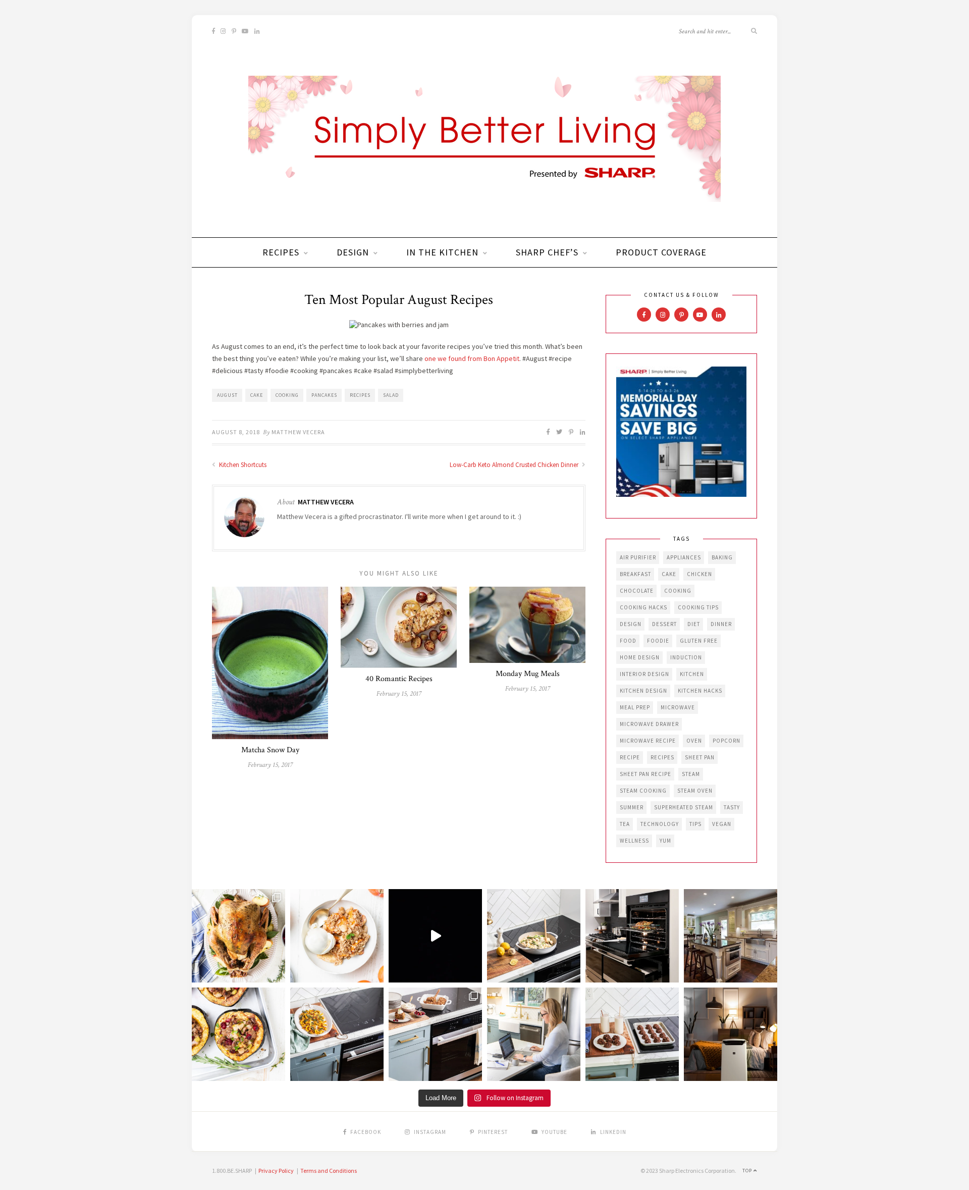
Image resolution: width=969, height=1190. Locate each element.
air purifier (638, 557)
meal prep (635, 707)
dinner (721, 624)
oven (694, 740)
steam (691, 774)
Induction (686, 657)
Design (353, 252)
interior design (644, 674)
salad (391, 395)
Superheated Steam (683, 807)
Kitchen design (643, 690)
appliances (684, 557)
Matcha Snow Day (270, 750)
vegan (721, 823)
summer (631, 807)
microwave (678, 707)
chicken (699, 574)
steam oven (695, 790)
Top (747, 1170)
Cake (256, 395)
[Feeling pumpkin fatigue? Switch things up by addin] (238, 1034)
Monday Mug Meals (528, 673)
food (628, 640)
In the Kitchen (442, 252)
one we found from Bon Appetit (471, 358)
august (227, 395)
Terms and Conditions (328, 1170)
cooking (287, 395)
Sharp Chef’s (547, 252)
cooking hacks (643, 607)
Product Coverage (661, 252)
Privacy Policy (276, 1170)
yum (665, 840)
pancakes (324, 395)
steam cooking (643, 790)
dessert (664, 624)
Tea (625, 823)
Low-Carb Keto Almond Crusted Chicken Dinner (515, 464)
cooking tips (698, 607)
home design (640, 657)
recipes (360, 395)
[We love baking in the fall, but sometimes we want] (632, 1034)
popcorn (726, 740)
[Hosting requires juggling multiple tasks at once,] (632, 935)
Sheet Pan (700, 757)
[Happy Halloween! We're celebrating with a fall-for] (337, 1034)
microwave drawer (649, 724)
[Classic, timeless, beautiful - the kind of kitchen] (730, 935)
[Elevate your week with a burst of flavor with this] (533, 935)
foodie (658, 640)
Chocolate (637, 590)
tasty (732, 807)
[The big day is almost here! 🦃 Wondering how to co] (238, 935)
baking (722, 557)
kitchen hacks (700, 690)
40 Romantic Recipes (399, 679)
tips (695, 823)
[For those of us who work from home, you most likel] (533, 1034)
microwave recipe (648, 740)
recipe (630, 757)
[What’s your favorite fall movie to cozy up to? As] (435, 935)
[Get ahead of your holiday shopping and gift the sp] (730, 1034)
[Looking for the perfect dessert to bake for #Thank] (337, 935)
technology (659, 823)
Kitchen (692, 674)
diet (693, 624)
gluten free (699, 640)
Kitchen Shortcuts (242, 464)
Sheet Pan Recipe (645, 774)
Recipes (280, 252)
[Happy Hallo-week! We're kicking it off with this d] (435, 1034)
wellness (634, 840)
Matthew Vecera (298, 432)
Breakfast (635, 574)
